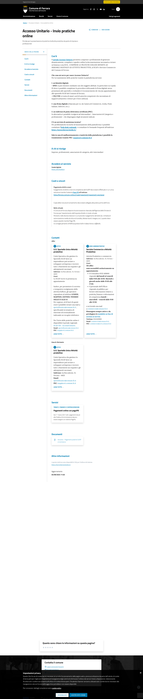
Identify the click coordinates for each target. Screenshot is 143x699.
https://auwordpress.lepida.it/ (64, 130)
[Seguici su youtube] (100, 9)
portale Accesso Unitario (63, 60)
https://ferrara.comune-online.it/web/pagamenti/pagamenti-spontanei (79, 195)
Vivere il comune (62, 16)
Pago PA (76, 192)
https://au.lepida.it (58, 169)
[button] (35, 52)
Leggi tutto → (59, 334)
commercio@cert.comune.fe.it (100, 324)
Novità (41, 16)
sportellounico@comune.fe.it (65, 307)
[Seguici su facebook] (90, 9)
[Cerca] (118, 9)
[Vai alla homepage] (26, 9)
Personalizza (62, 695)
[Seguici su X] (96, 9)
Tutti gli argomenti (114, 16)
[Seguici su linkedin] (103, 9)
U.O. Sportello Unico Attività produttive (65, 250)
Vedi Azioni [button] (105, 30)
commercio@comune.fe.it (98, 309)
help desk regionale (69, 127)
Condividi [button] (94, 30)
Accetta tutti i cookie (78, 695)
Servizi (50, 16)
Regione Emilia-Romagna (29, 2)
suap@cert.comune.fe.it (82, 138)
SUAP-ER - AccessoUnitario (64, 325)
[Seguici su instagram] (93, 9)
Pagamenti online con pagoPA (66, 410)
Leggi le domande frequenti (55, 667)
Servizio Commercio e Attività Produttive (98, 250)
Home (25, 23)
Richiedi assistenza (53, 670)
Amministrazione (29, 16)
